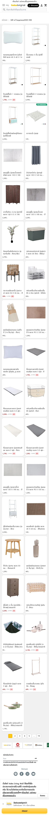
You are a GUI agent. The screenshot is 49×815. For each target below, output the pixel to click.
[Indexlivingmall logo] (19, 5)
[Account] (41, 5)
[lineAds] (16, 774)
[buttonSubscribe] (36, 758)
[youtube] (33, 774)
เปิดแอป (24, 811)
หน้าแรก (4, 20)
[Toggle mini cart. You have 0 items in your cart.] (45, 5)
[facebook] (21, 774)
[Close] (3, 804)
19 (39, 736)
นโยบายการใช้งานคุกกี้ (11, 792)
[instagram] (27, 774)
